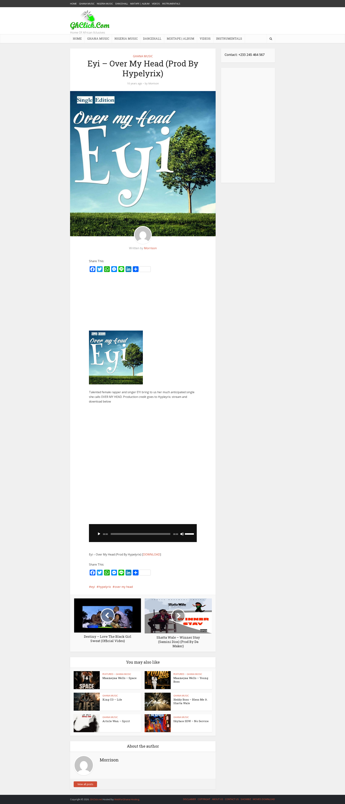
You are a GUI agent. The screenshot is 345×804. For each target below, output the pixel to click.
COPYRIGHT (204, 799)
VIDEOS (156, 3)
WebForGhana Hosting (126, 799)
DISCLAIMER (189, 799)
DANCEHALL (121, 3)
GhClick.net (96, 799)
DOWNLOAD (151, 554)
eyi (93, 587)
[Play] (99, 534)
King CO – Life (112, 699)
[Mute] (182, 534)
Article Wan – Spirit (116, 721)
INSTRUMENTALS (171, 3)
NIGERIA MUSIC (105, 3)
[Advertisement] (209, 21)
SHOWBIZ (246, 799)
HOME (73, 3)
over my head (124, 587)
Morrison (153, 83)
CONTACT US (232, 799)
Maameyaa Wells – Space (119, 678)
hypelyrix (105, 587)
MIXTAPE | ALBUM (140, 3)
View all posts (85, 784)
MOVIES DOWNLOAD (264, 799)
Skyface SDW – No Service (191, 721)
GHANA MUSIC (87, 3)
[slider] (190, 533)
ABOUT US (217, 799)
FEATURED (107, 674)
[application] (143, 533)
